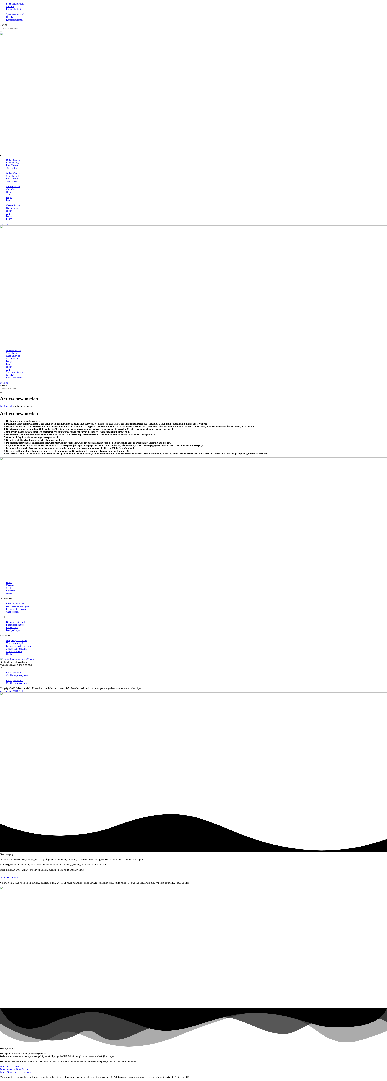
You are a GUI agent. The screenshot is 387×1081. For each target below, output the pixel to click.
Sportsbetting (12, 162)
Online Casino (13, 160)
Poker (9, 200)
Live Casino (12, 165)
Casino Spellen (13, 186)
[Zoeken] (1, 31)
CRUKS (10, 6)
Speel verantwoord (15, 3)
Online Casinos (13, 350)
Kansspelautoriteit (14, 9)
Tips (8, 194)
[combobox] (14, 27)
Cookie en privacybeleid (17, 675)
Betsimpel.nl (6, 406)
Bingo (9, 197)
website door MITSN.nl (11, 691)
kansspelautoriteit (9, 877)
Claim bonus (12, 189)
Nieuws (9, 192)
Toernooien (11, 168)
